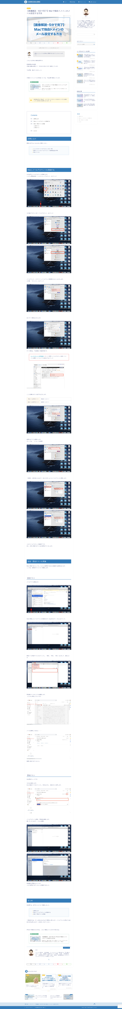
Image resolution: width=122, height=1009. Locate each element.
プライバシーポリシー (29, 1007)
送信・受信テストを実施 (39, 123)
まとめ (35, 130)
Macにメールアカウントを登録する (42, 121)
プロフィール (83, 2)
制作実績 (73, 2)
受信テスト (37, 127)
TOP (65, 2)
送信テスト (37, 125)
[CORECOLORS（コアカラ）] (32, 2)
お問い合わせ (93, 2)
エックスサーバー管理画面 (37, 356)
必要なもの (36, 118)
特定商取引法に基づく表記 (40, 1007)
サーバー (28, 8)
